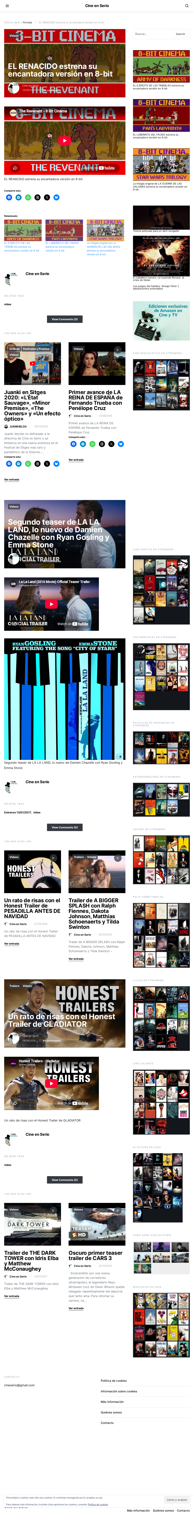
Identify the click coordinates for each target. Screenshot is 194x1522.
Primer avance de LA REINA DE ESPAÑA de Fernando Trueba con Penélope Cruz (96, 400)
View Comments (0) (65, 319)
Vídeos (14, 35)
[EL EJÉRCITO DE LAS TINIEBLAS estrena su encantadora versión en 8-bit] (23, 230)
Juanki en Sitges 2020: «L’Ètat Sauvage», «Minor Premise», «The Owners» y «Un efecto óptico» (32, 405)
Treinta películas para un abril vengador (156, 230)
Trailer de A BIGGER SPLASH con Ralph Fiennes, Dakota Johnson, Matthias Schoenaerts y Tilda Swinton (94, 913)
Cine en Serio (97, 5)
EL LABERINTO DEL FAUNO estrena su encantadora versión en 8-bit (62, 246)
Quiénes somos (111, 1412)
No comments (52, 90)
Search (180, 33)
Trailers (79, 857)
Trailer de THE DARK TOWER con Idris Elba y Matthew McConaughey (31, 1261)
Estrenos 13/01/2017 (17, 812)
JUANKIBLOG (18, 426)
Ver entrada (11, 479)
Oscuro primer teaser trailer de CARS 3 (95, 1255)
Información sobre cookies (119, 1391)
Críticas (14, 348)
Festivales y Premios (36, 348)
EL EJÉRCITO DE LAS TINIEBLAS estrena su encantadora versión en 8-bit (21, 246)
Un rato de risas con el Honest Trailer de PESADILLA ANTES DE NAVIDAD (32, 908)
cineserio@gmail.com (19, 1385)
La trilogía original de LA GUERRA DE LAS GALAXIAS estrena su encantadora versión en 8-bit (160, 186)
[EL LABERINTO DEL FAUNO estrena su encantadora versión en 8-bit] (64, 230)
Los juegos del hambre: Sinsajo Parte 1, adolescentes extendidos (156, 287)
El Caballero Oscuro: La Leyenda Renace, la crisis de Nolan (158, 279)
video (7, 304)
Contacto (107, 1423)
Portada (27, 22)
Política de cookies (114, 1380)
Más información (112, 1402)
